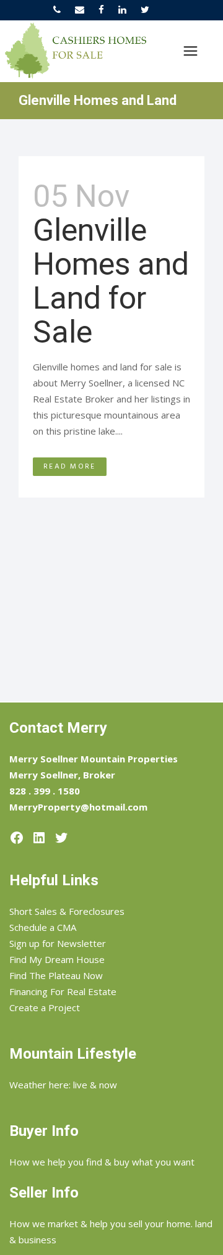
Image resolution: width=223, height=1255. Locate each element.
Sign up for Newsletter (57, 943)
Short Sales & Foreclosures (67, 911)
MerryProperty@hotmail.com (78, 807)
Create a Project (44, 1007)
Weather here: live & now (63, 1084)
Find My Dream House (57, 959)
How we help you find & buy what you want (102, 1162)
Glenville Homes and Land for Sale (111, 281)
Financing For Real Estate (62, 991)
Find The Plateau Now (56, 975)
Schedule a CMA (42, 927)
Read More (69, 466)
